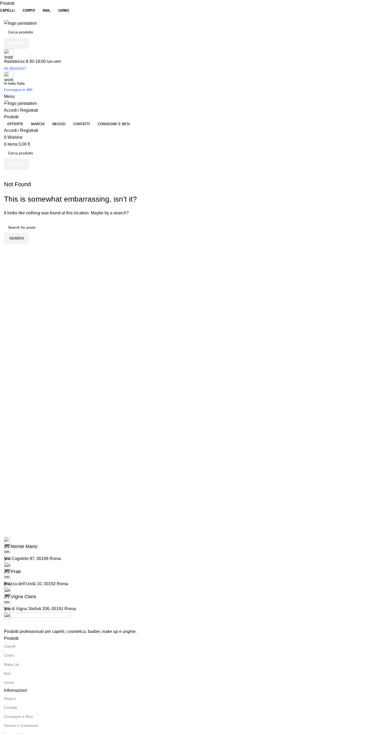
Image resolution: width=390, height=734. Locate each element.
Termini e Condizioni (21, 725)
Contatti (10, 707)
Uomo (9, 682)
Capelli (9, 646)
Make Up (11, 664)
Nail (7, 673)
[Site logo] (20, 23)
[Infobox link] (195, 543)
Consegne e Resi (18, 716)
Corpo (9, 655)
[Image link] (37, 620)
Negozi (10, 698)
